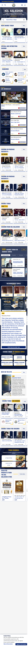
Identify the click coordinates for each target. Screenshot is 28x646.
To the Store (22, 474)
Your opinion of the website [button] (8, 1)
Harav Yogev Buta (15, 120)
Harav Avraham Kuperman (5, 217)
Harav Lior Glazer (18, 192)
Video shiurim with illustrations (19, 59)
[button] (24, 20)
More (24, 25)
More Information (8, 644)
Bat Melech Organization (17, 412)
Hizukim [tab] (14, 255)
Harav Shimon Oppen (7, 59)
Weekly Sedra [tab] (5, 255)
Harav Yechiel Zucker (19, 164)
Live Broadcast (22, 108)
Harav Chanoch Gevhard (16, 270)
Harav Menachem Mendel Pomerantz (6, 165)
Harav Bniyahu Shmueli (16, 111)
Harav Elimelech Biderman (18, 217)
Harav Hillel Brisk (18, 439)
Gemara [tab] (21, 255)
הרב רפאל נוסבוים (16, 259)
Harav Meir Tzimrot (6, 411)
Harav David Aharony (7, 192)
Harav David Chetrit (19, 36)
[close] (24, 299)
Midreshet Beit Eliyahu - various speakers (10, 104)
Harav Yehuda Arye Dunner (17, 128)
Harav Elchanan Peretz (16, 137)
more (24, 249)
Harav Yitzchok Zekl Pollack (19, 238)
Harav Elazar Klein (6, 36)
